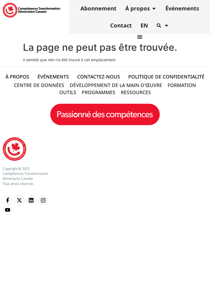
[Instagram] (43, 200)
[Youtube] (7, 210)
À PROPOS (17, 76)
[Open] (166, 25)
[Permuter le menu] (139, 37)
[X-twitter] (19, 200)
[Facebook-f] (7, 200)
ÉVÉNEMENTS (53, 76)
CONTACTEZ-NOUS (98, 76)
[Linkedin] (31, 200)
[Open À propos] (154, 8)
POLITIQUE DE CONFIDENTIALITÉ (166, 76)
